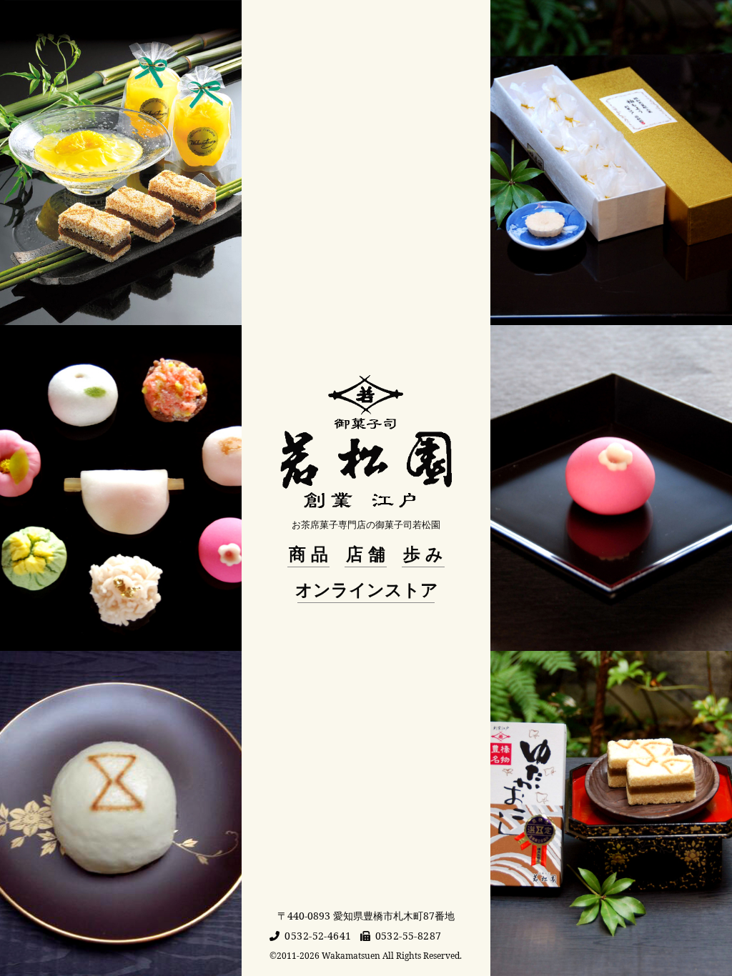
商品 (311, 553)
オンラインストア (366, 589)
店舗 (368, 553)
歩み (425, 553)
